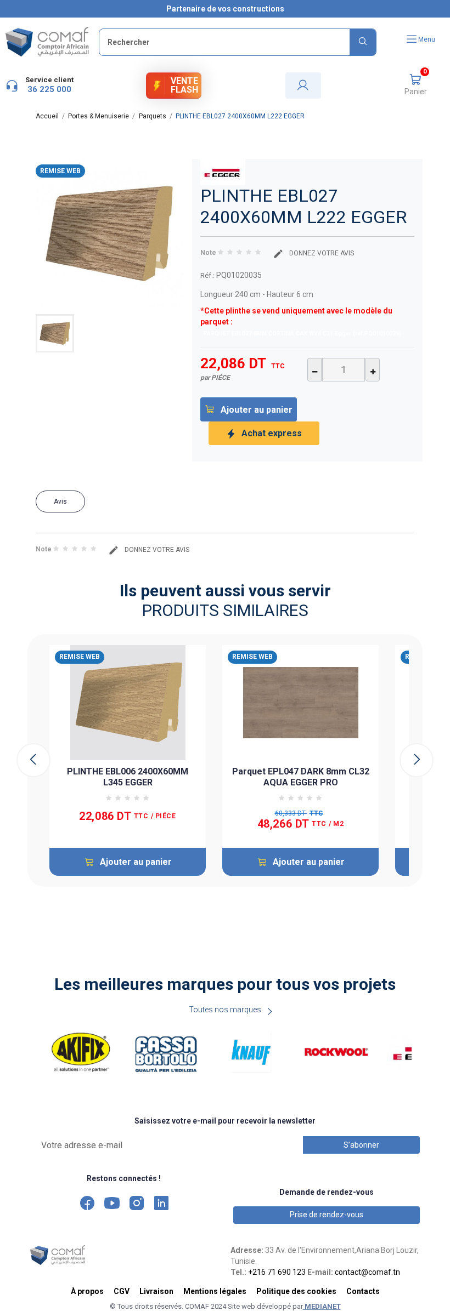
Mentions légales (214, 1291)
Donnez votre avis (321, 253)
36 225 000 (49, 89)
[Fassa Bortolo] (166, 1052)
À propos (87, 1291)
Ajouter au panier (256, 409)
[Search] (363, 42)
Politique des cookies (296, 1291)
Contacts (363, 1291)
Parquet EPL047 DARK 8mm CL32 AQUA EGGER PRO (300, 777)
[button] (415, 85)
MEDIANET (322, 1306)
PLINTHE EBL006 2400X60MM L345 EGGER (127, 777)
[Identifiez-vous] (303, 85)
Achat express (271, 433)
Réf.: (207, 275)
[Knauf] (251, 1052)
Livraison (156, 1291)
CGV (122, 1291)
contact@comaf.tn (367, 1272)
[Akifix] (81, 1052)
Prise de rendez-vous (326, 1214)
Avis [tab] (60, 501)
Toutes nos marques (225, 1009)
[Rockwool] (336, 1052)
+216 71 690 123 (277, 1272)
